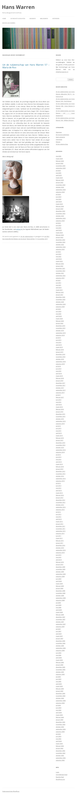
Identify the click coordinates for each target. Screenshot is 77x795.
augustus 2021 (60, 278)
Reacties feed (60, 777)
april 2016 (59, 404)
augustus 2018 (60, 364)
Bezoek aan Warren (8, 23)
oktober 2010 (60, 548)
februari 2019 (60, 349)
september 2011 (61, 531)
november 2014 (60, 445)
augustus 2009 (60, 576)
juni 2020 (58, 311)
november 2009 (60, 569)
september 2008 (61, 598)
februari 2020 (60, 321)
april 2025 (59, 175)
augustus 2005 (60, 674)
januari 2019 (59, 352)
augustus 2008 (60, 600)
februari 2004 (60, 717)
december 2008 (60, 591)
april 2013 (59, 490)
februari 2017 (60, 397)
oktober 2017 (60, 388)
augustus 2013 (60, 481)
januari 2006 (59, 665)
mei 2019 (58, 342)
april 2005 (59, 684)
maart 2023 (59, 232)
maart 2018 (59, 376)
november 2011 (60, 529)
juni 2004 (58, 708)
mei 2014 (58, 459)
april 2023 (59, 230)
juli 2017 (58, 395)
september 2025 (61, 168)
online (18, 229)
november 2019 (60, 328)
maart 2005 (59, 686)
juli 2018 (58, 366)
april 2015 (59, 433)
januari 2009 (59, 588)
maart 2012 (59, 521)
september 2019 (61, 333)
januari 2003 (59, 748)
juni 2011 (58, 536)
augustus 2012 (60, 509)
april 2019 (59, 345)
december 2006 (60, 641)
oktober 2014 (60, 447)
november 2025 (60, 166)
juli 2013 (58, 483)
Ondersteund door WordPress (10, 791)
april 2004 (59, 712)
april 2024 (59, 201)
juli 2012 (58, 512)
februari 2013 (60, 495)
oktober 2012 (60, 505)
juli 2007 (58, 629)
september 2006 (61, 648)
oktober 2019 (60, 330)
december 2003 (60, 722)
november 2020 (60, 299)
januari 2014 (59, 469)
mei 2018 (58, 371)
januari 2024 (59, 209)
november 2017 (60, 385)
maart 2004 (59, 715)
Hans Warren (18, 7)
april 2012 (59, 519)
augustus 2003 (60, 732)
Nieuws (58, 142)
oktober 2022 (60, 244)
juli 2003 (58, 734)
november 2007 (60, 619)
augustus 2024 (60, 192)
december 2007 (60, 617)
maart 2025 (59, 178)
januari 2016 (59, 412)
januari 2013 (59, 498)
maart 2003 (59, 743)
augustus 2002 (60, 760)
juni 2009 (58, 579)
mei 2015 (58, 431)
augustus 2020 (60, 307)
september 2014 (61, 450)
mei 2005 (58, 681)
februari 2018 (60, 378)
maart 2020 (59, 318)
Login (57, 772)
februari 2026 (60, 161)
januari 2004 (59, 720)
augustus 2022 (60, 249)
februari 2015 (60, 438)
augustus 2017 (60, 392)
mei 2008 (58, 607)
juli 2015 (58, 426)
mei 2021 (58, 285)
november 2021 (60, 271)
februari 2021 (60, 292)
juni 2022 (58, 254)
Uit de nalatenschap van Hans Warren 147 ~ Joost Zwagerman (65, 113)
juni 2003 (58, 736)
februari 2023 (60, 235)
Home (4, 18)
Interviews (55, 18)
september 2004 (61, 700)
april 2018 (59, 373)
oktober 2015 (60, 419)
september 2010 (61, 550)
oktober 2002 (60, 755)
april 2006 (59, 658)
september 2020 (61, 304)
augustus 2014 (60, 452)
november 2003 (60, 724)
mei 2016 (58, 402)
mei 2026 (58, 156)
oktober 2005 (60, 672)
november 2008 (60, 593)
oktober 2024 (60, 187)
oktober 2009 (60, 572)
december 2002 (60, 751)
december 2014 (60, 443)
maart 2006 (59, 660)
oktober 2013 (60, 476)
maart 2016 (59, 407)
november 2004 (60, 696)
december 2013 (60, 471)
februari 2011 (60, 541)
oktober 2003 (60, 727)
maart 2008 (59, 612)
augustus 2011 (60, 533)
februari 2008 (60, 615)
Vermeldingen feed (61, 775)
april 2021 (59, 287)
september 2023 (61, 218)
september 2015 (61, 421)
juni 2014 (58, 457)
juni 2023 (58, 225)
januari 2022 (59, 266)
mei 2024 (58, 199)
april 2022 (59, 259)
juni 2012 (58, 514)
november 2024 (60, 185)
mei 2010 (58, 557)
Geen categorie (60, 137)
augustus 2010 (60, 552)
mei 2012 (58, 517)
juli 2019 (58, 338)
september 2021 (61, 275)
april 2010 (59, 560)
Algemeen (59, 132)
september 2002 (61, 758)
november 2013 (60, 474)
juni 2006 (58, 653)
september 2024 (61, 190)
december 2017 (60, 383)
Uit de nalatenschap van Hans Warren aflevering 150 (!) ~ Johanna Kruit (65, 94)
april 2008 (59, 610)
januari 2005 (59, 691)
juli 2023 (58, 223)
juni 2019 (58, 340)
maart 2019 (59, 347)
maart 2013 (59, 493)
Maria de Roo (31, 239)
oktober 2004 (60, 698)
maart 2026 (59, 158)
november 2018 (60, 357)
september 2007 (61, 624)
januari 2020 (59, 323)
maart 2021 (59, 290)
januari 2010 (59, 564)
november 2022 (60, 242)
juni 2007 (58, 631)
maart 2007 (59, 636)
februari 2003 (60, 746)
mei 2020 (58, 314)
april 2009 (59, 581)
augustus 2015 (60, 424)
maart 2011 (59, 538)
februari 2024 (60, 206)
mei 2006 (58, 655)
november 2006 (60, 643)
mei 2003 (58, 739)
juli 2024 (58, 194)
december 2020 (60, 297)
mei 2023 (58, 228)
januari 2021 (59, 295)
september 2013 (61, 478)
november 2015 (60, 416)
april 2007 (59, 634)
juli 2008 (58, 603)
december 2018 (60, 354)
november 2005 (60, 669)
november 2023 (60, 213)
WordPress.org (60, 779)
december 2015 (60, 414)
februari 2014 (60, 466)
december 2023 (60, 211)
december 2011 (60, 526)
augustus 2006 (60, 650)
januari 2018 (59, 381)
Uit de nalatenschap (27, 236)
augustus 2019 (60, 335)
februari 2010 (60, 562)
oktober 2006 (60, 646)
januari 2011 (59, 543)
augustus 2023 (60, 221)
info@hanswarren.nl (62, 72)
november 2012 (60, 502)
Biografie (33, 18)
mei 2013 (58, 488)
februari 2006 (60, 662)
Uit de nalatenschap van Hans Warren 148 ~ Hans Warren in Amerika (65, 106)
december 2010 (60, 545)
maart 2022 (59, 261)
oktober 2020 (60, 302)
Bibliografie (44, 18)
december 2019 (60, 326)
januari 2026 (59, 163)
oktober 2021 (60, 273)
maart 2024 (59, 204)
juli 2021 (58, 280)
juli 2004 (58, 705)
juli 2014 (58, 455)
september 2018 (61, 361)
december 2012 (60, 500)
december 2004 (60, 693)
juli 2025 (58, 170)
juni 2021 (58, 283)
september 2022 (61, 247)
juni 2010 (58, 555)
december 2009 (60, 567)
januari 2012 (59, 524)
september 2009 (61, 574)
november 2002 (60, 753)
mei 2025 (58, 173)
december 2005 (60, 667)
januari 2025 (59, 182)
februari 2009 (60, 586)
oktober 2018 (60, 359)
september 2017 (61, 390)
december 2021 (60, 268)
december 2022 (60, 240)
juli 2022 (58, 252)
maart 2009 (59, 583)
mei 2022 (58, 256)
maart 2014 (59, 464)
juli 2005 (58, 677)
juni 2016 (58, 400)
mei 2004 (58, 710)
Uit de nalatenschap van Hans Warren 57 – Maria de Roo (25, 66)
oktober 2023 (60, 216)
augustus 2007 (60, 626)
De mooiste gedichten (18, 18)
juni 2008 (58, 605)
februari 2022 (60, 264)
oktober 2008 (60, 595)
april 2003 (59, 741)
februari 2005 (60, 689)
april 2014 (59, 462)
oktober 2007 (60, 622)
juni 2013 (58, 486)
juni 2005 (58, 679)
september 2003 (61, 729)
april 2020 (59, 316)
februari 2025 (60, 180)
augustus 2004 (60, 703)
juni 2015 (58, 428)
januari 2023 (59, 237)
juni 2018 (58, 369)
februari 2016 (60, 409)
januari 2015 (59, 440)
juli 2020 (58, 309)
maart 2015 (59, 435)
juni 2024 (58, 197)
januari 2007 (59, 638)
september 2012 (61, 507)
